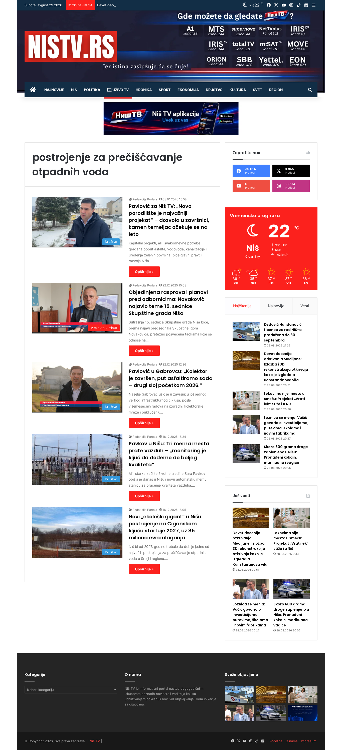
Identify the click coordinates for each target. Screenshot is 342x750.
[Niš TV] (71, 46)
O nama (291, 741)
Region (276, 90)
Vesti (304, 305)
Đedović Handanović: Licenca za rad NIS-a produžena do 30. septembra (283, 332)
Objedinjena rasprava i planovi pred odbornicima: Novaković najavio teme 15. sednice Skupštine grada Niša (168, 303)
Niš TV (95, 741)
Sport (164, 90)
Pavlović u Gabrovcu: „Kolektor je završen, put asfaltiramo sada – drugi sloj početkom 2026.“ (171, 378)
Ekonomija (188, 90)
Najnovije (54, 90)
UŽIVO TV (120, 90)
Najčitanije (242, 305)
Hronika (144, 90)
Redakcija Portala (144, 199)
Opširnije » (144, 271)
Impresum (308, 741)
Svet (257, 90)
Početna (275, 741)
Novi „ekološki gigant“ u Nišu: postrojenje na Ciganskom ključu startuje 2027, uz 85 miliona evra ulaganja (166, 527)
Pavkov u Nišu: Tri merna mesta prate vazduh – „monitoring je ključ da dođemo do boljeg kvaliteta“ (169, 454)
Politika (92, 90)
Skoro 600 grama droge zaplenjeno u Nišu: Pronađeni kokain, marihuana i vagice (286, 454)
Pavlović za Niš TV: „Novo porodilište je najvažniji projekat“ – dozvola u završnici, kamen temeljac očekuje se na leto (169, 220)
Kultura (238, 90)
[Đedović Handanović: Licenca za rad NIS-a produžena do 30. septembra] (246, 331)
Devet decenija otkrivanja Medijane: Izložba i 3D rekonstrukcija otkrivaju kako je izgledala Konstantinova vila (180, 5)
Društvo (214, 90)
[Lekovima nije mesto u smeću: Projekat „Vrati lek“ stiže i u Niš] (246, 400)
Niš (74, 90)
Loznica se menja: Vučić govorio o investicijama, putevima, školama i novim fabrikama (286, 425)
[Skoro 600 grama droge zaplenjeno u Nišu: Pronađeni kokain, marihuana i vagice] (246, 453)
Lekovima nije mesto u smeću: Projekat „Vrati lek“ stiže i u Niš (284, 399)
